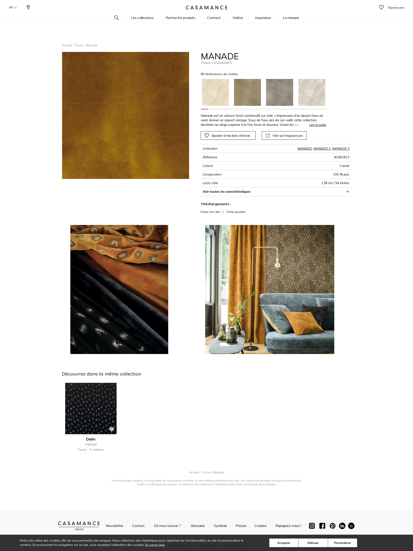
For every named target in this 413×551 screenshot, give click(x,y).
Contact (138, 525)
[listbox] (261, 92)
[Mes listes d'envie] (381, 7)
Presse (241, 525)
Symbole (220, 525)
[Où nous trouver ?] (28, 7)
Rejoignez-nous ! (288, 525)
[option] (215, 92)
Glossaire (198, 525)
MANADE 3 (340, 148)
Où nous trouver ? (167, 525)
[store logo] (206, 7)
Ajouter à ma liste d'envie (230, 135)
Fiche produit (236, 212)
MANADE (304, 148)
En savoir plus (155, 545)
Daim (91, 439)
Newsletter (114, 525)
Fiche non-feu (210, 212)
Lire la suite (317, 125)
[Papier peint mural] (351, 527)
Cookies (260, 525)
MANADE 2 (322, 148)
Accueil (67, 45)
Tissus (78, 45)
